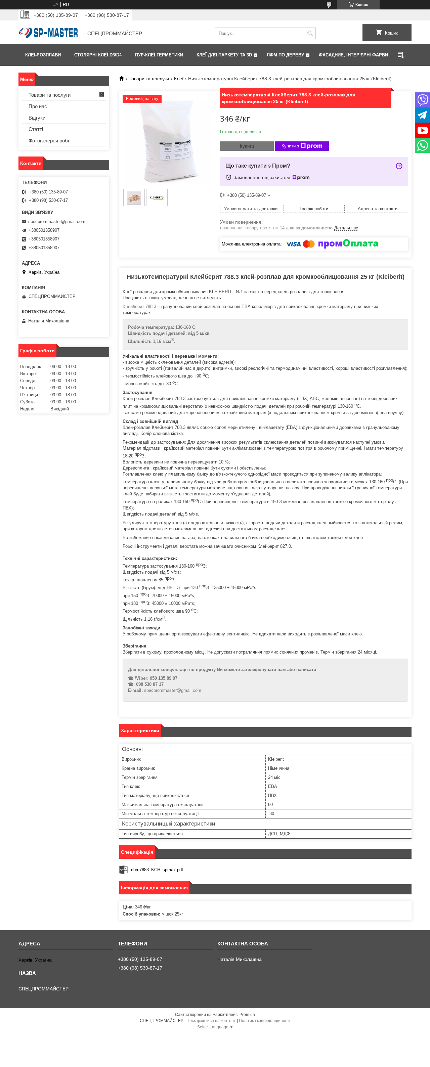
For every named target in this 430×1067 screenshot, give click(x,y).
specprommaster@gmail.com (172, 690)
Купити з (290, 145)
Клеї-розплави (43, 54)
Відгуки (37, 118)
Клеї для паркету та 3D (224, 54)
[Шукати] (310, 33)
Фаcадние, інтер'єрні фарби (353, 54)
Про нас (38, 106)
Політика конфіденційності (264, 1020)
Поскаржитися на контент (211, 1020)
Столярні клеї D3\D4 (98, 54)
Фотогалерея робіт (50, 140)
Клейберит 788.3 (140, 306)
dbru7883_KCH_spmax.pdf (157, 869)
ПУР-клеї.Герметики (159, 54)
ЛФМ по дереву (285, 54)
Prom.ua (247, 1014)
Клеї (178, 78)
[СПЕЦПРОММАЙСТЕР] (48, 33)
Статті (36, 129)
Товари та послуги (149, 78)
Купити (247, 146)
